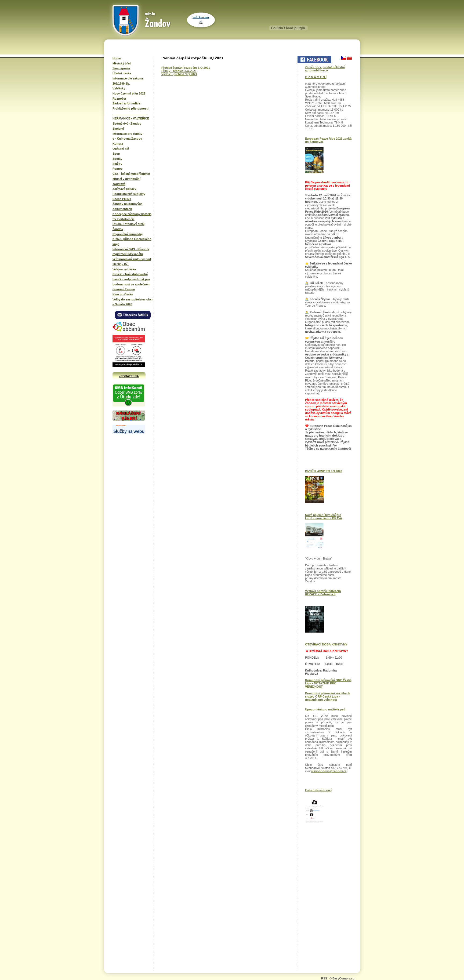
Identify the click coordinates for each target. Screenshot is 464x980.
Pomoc (117, 168)
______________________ (130, 113)
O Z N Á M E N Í (316, 77)
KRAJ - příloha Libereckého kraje (132, 241)
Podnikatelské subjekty (129, 193)
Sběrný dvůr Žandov (127, 123)
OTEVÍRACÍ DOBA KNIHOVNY (326, 644)
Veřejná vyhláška (124, 269)
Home (117, 58)
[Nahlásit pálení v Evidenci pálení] (129, 420)
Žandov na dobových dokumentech (128, 206)
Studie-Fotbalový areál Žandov (128, 226)
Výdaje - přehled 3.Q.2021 (179, 74)
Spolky (117, 158)
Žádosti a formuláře (126, 103)
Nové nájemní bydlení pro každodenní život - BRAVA (323, 516)
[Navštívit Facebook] (314, 60)
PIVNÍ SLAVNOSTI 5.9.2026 (323, 471)
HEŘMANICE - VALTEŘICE (131, 118)
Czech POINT (122, 199)
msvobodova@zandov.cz (329, 771)
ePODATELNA (129, 376)
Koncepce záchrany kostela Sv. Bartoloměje (132, 216)
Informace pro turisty (127, 133)
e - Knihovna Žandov (127, 138)
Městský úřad (122, 63)
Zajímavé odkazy (124, 188)
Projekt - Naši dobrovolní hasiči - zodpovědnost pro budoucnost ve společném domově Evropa (131, 282)
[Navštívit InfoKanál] (129, 405)
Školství (118, 128)
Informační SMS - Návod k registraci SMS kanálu (131, 252)
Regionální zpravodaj (128, 234)
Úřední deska (122, 73)
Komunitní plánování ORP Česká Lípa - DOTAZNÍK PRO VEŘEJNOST (328, 683)
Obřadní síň (121, 148)
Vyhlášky (119, 88)
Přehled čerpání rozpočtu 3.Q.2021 (185, 67)
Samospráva (121, 68)
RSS (324, 978)
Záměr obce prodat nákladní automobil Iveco (325, 69)
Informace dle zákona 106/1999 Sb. (128, 81)
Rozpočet (119, 98)
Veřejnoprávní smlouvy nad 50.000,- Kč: (132, 261)
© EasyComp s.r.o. (342, 978)
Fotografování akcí (318, 790)
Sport (116, 153)
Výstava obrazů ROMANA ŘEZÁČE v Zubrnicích (323, 592)
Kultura (118, 143)
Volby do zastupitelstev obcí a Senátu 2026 (133, 302)
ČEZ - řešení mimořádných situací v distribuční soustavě (131, 178)
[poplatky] (129, 433)
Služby (117, 163)
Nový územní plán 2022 (129, 93)
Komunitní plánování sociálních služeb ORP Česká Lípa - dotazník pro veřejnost (327, 696)
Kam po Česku (123, 294)
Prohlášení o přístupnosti (130, 108)
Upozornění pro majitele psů (325, 709)
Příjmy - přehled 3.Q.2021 (179, 70)
